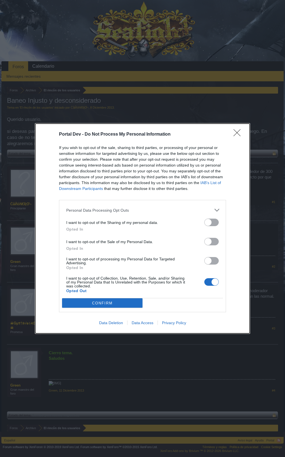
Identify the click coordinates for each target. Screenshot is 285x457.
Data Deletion (111, 323)
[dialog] (142, 228)
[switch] (211, 222)
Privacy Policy (174, 323)
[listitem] (142, 210)
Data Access (142, 323)
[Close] (239, 134)
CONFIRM (102, 303)
